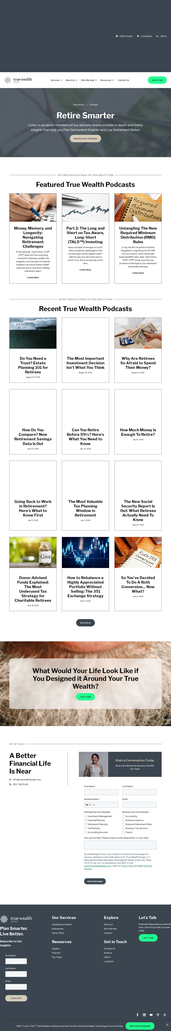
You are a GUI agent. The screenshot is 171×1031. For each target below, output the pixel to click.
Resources (61, 941)
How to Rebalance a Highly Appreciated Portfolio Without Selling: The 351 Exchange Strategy (85, 586)
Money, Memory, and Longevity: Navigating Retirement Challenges (33, 237)
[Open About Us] (77, 80)
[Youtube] (151, 1015)
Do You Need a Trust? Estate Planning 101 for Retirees (33, 365)
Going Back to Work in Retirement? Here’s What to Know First (33, 508)
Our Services (64, 917)
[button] (167, 1025)
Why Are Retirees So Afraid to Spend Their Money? (138, 363)
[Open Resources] (113, 80)
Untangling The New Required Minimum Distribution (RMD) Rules (138, 235)
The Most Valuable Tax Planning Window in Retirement (85, 508)
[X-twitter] (165, 1015)
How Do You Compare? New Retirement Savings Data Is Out (33, 437)
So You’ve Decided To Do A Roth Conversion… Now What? (138, 584)
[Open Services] (61, 80)
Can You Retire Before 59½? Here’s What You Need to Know (85, 437)
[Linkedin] (144, 1015)
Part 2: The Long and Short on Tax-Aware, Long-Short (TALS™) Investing (85, 235)
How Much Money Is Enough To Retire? (138, 432)
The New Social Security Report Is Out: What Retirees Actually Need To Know (138, 510)
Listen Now (33, 277)
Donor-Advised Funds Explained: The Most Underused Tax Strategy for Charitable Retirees (33, 589)
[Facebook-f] (137, 1015)
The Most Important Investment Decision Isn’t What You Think (85, 363)
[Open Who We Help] (96, 80)
